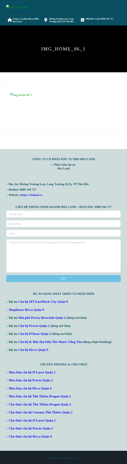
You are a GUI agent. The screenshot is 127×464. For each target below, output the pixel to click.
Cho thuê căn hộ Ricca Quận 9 (30, 436)
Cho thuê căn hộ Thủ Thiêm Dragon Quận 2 (40, 404)
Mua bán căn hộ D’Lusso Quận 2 (32, 372)
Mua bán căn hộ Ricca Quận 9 (30, 388)
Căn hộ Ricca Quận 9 (33, 350)
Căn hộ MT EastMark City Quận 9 (43, 301)
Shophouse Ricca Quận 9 (26, 309)
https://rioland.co (31, 195)
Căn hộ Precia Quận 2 (33, 326)
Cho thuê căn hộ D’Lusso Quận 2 (32, 420)
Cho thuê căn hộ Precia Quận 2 (31, 428)
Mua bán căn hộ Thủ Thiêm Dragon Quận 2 (40, 396)
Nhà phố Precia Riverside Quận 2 (42, 317)
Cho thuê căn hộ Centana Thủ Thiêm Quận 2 (40, 412)
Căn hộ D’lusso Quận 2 (34, 333)
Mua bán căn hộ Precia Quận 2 (31, 380)
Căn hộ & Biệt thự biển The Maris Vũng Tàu (50, 342)
